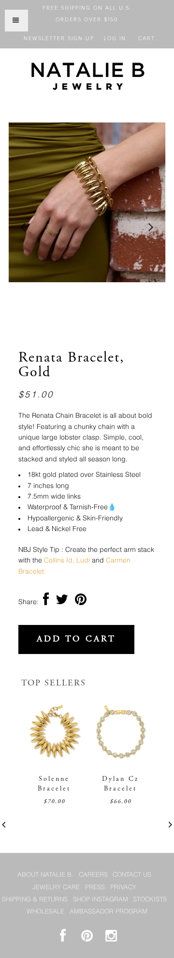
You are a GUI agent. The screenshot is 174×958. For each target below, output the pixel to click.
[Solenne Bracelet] (54, 760)
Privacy (123, 887)
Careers (93, 875)
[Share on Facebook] (46, 602)
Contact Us (132, 875)
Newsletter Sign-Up (59, 38)
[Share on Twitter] (62, 602)
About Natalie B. (45, 875)
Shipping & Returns (35, 900)
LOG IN (115, 38)
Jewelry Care (56, 887)
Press (95, 887)
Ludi (90, 560)
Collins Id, (59, 560)
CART (146, 38)
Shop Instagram (100, 900)
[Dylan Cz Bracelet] (120, 760)
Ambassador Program (108, 912)
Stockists (150, 900)
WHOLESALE (45, 912)
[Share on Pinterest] (81, 602)
